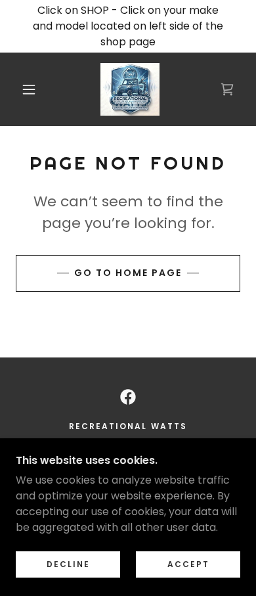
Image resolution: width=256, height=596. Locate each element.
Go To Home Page (128, 272)
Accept (188, 564)
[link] (130, 89)
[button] (29, 89)
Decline (68, 564)
